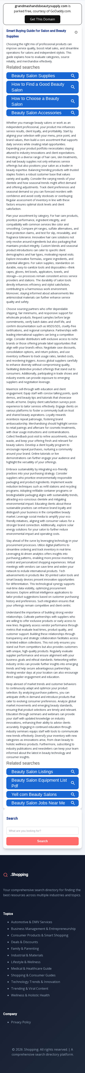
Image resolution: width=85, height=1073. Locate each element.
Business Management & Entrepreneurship (43, 929)
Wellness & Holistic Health (30, 995)
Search (42, 841)
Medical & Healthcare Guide (31, 968)
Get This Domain (42, 19)
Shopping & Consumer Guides (33, 975)
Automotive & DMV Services (31, 922)
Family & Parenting (25, 948)
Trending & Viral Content (29, 988)
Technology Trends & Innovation (35, 982)
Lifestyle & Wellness (26, 962)
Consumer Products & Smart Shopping (39, 935)
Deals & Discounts (24, 942)
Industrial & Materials (27, 955)
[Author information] (76, 32)
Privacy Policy (21, 1022)
